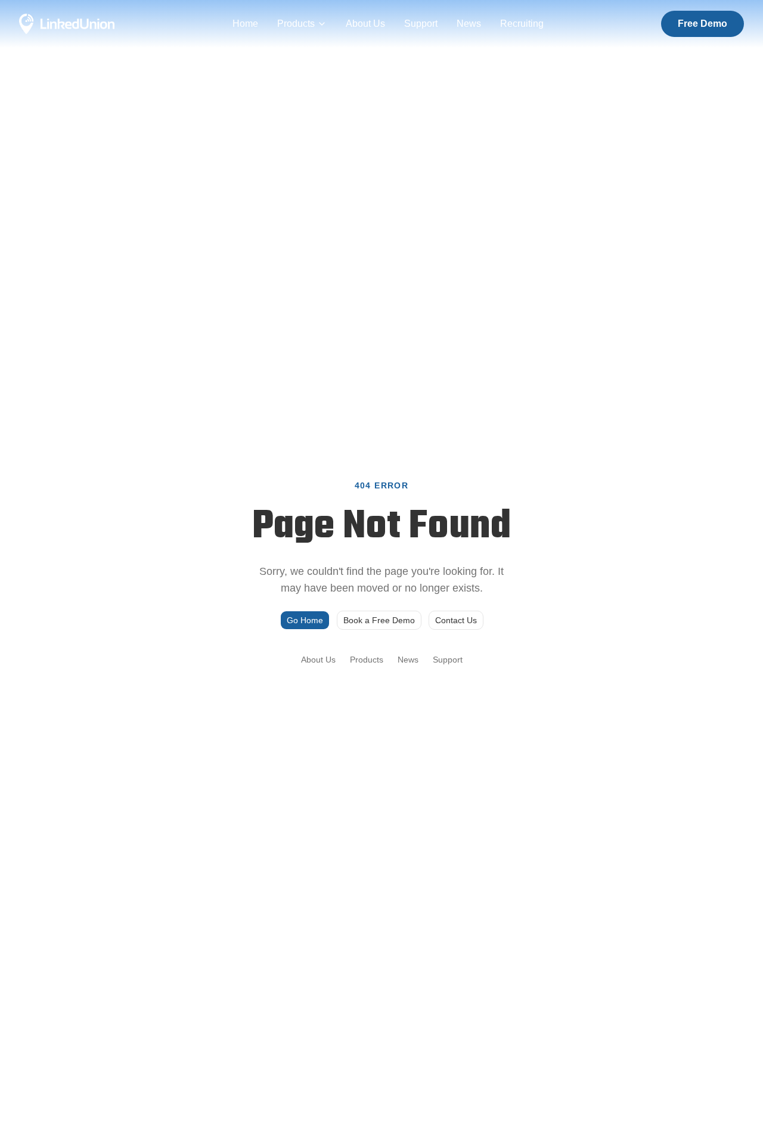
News (469, 23)
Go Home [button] (305, 620)
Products (296, 23)
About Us (365, 23)
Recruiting (522, 23)
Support (421, 23)
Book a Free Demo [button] (379, 620)
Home (245, 23)
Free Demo (702, 23)
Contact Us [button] (456, 620)
